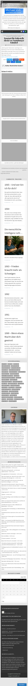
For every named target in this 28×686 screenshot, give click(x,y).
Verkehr (19, 36)
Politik (5, 391)
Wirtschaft (12, 401)
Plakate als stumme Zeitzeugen (9, 533)
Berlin (16, 364)
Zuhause (3, 494)
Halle (18, 377)
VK (9, 61)
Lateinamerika (15, 385)
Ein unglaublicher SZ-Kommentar (9, 474)
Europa (5, 372)
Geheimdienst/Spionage (8, 377)
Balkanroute (18, 446)
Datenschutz (6, 368)
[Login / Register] (26, 31)
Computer (15, 366)
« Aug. (3, 601)
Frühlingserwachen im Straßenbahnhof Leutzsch (12, 547)
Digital (5, 370)
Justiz (20, 383)
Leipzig (4, 387)
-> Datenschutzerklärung (7, 647)
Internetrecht (17, 381)
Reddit (22, 59)
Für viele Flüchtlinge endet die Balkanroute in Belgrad (13, 497)
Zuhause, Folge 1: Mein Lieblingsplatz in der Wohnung (13, 529)
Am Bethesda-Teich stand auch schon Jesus (11, 512)
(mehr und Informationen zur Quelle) (10, 56)
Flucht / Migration (7, 375)
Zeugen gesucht (5, 492)
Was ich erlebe (18, 399)
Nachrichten (16, 35)
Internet (13, 379)
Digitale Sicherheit (14, 370)
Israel (4, 383)
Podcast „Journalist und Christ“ (9, 628)
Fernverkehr (14, 373)
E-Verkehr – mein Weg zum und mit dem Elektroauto (13, 635)
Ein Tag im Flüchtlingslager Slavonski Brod (11, 559)
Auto (4, 364)
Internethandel (6, 381)
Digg (13, 61)
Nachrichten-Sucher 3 (11, 45)
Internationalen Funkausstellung (9, 445)
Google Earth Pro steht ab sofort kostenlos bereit (14, 118)
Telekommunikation (7, 397)
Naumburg (8, 36)
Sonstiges (5, 395)
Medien (11, 387)
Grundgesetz (17, 27)
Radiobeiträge (13, 391)
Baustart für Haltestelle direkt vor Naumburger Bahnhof (14, 40)
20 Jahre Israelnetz (6, 538)
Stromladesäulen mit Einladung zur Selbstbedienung (13, 508)
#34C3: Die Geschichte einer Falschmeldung (11, 567)
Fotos (16, 375)
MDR (5, 613)
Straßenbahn (14, 36)
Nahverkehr (21, 35)
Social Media (6, 393)
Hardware (5, 379)
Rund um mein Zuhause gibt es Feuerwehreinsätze (13, 516)
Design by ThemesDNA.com (14, 676)
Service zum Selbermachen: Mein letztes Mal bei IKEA (13, 563)
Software (14, 393)
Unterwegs (18, 397)
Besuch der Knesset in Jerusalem (9, 540)
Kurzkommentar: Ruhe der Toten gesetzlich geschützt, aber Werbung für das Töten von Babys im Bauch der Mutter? (14, 95)
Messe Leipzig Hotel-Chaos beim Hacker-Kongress (13, 525)
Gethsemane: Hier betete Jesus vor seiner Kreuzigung (14, 488)
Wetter (5, 401)
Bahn (5, 35)
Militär (18, 387)
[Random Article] (23, 31)
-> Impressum (5, 650)
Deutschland (10, 35)
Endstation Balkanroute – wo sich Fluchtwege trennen (13, 555)
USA (4, 399)
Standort (13, 395)
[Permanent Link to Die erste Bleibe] (14, 129)
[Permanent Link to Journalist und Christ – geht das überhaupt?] (14, 152)
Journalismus (12, 383)
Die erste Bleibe (14, 140)
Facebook (16, 59)
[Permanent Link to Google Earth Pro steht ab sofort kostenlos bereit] (14, 107)
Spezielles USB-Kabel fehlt (7, 561)
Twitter (10, 59)
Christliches (6, 366)
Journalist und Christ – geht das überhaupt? (14, 162)
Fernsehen (5, 373)
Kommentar (5, 385)
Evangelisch (13, 372)
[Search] (21, 31)
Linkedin (18, 61)
